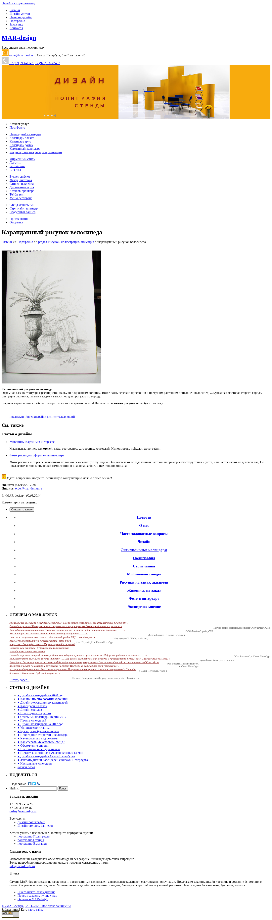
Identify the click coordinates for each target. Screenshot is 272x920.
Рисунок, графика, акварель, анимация (36, 152)
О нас (144, 525)
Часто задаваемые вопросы (144, 534)
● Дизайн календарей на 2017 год (40, 724)
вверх (31, 416)
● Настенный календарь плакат (39, 749)
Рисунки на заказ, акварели (144, 582)
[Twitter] (34, 783)
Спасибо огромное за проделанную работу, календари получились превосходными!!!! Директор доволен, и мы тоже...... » (78, 655)
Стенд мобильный (22, 204)
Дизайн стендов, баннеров (36, 825)
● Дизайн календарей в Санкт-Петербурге (46, 756)
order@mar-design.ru (22, 55)
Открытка (16, 222)
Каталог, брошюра (22, 191)
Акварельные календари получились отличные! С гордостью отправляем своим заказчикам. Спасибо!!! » (69, 622)
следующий (67, 416)
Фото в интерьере (144, 598)
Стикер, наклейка (22, 183)
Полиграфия (144, 558)
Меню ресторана (21, 198)
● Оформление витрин (33, 745)
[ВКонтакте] (30, 783)
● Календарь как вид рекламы (38, 738)
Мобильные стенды (144, 574)
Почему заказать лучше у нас (37, 895)
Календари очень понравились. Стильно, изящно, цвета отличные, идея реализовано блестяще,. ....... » (67, 629)
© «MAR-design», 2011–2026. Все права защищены (36, 906)
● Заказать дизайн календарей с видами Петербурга (53, 760)
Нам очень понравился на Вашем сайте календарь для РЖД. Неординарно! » (52, 637)
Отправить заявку (22, 509)
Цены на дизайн (21, 17)
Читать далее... (19, 680)
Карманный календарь (25, 148)
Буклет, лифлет (20, 176)
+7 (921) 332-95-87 (47, 63)
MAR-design (19, 37)
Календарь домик (21, 145)
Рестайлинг (17, 166)
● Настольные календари (35, 763)
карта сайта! (36, 909)
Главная (15, 10)
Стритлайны (144, 566)
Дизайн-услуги (20, 13)
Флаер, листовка (21, 180)
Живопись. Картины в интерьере (32, 441)
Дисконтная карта (22, 187)
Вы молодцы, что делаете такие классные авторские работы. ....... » (49, 633)
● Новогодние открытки (34, 713)
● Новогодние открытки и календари (43, 734)
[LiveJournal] (38, 783)
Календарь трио (20, 141)
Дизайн (144, 542)
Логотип (15, 162)
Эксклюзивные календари (144, 550)
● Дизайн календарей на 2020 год (40, 695)
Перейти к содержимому (18, 3)
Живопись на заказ (144, 590)
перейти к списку (47, 416)
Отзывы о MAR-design (33, 899)
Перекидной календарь (25, 134)
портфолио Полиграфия (34, 836)
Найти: (14, 788)
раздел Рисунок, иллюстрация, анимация (66, 242)
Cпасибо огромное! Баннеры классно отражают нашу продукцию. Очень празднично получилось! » (66, 626)
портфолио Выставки (32, 843)
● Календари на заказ (32, 706)
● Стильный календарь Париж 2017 (42, 717)
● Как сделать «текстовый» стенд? (41, 742)
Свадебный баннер (22, 212)
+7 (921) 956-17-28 (21, 63)
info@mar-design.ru (22, 866)
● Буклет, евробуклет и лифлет (38, 731)
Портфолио (17, 21)
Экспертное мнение (144, 606)
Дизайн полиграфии (31, 822)
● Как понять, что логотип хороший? (43, 699)
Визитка (15, 169)
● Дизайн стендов (30, 709)
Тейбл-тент (17, 194)
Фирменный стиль (22, 159)
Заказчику (16, 24)
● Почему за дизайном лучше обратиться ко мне (50, 752)
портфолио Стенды (31, 840)
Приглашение (19, 218)
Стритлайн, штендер (24, 208)
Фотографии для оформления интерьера (37, 455)
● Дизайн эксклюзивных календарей (43, 702)
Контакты (16, 28)
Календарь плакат (22, 138)
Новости (144, 517)
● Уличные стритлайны (34, 727)
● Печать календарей (32, 720)
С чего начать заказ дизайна (36, 892)
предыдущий (18, 416)
